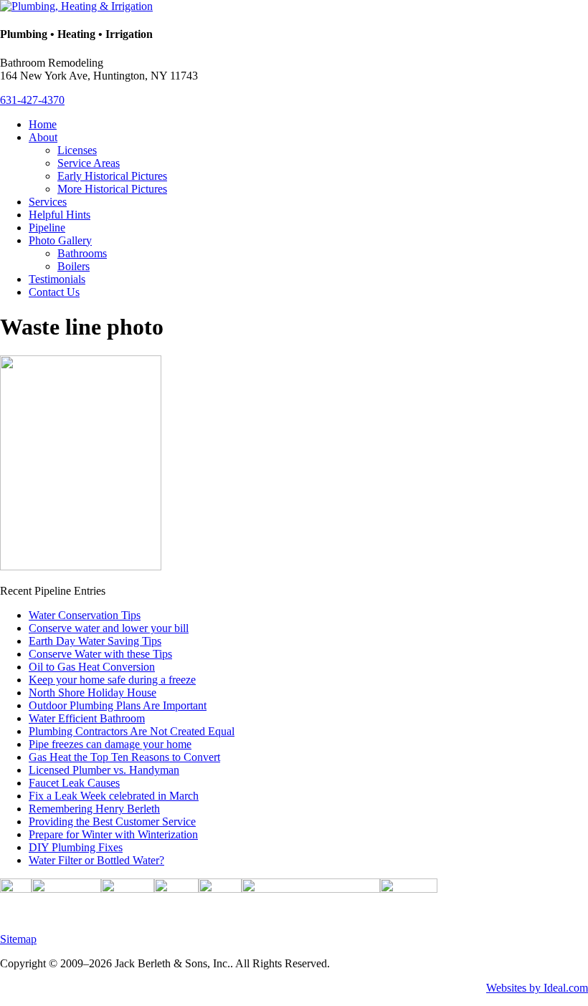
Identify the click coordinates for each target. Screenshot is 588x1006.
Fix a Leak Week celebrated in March (114, 796)
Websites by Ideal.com (537, 988)
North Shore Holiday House (92, 692)
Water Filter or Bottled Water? (96, 860)
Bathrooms (82, 253)
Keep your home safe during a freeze (112, 680)
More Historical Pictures (112, 189)
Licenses (77, 150)
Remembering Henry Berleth (94, 809)
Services (48, 202)
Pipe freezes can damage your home (110, 744)
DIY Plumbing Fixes (76, 847)
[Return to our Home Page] (76, 6)
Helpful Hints (59, 215)
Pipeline (47, 227)
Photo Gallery (60, 240)
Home (43, 124)
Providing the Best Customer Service (112, 821)
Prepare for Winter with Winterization (113, 834)
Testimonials (57, 279)
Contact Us (54, 292)
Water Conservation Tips (85, 615)
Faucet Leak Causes (74, 783)
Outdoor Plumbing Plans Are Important (118, 705)
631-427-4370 (32, 100)
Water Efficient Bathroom (87, 718)
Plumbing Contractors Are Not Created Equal (131, 731)
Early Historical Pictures (112, 176)
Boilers (73, 266)
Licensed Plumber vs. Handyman (104, 770)
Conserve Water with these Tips (100, 654)
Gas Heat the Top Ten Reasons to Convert (124, 757)
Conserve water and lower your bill (109, 628)
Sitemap (18, 939)
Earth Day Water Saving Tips (95, 641)
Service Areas (88, 163)
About (43, 137)
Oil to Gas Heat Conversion (92, 667)
